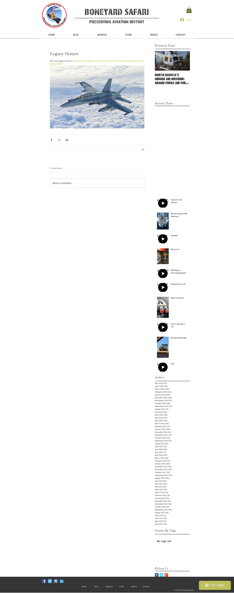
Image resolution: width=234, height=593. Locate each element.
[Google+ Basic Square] (166, 575)
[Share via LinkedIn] (66, 139)
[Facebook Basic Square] (157, 575)
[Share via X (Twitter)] (59, 139)
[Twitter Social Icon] (50, 581)
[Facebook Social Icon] (44, 581)
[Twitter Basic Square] (161, 575)
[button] (189, 9)
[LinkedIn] (62, 581)
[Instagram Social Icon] (56, 581)
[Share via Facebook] (51, 139)
